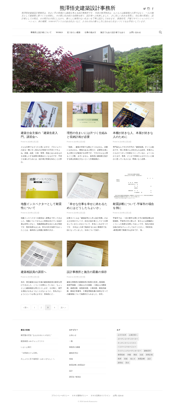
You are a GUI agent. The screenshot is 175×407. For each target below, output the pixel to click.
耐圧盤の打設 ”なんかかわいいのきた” (36, 335)
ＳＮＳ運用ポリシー (80, 395)
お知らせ (72, 335)
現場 (71, 359)
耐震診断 (141, 359)
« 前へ (25, 307)
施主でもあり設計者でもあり (112, 32)
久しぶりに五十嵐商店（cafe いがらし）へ (38, 359)
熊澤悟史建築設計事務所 (87, 7)
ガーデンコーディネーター (128, 339)
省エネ (132, 359)
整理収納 (121, 354)
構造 (135, 354)
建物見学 (147, 351)
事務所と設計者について (41, 32)
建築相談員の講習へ (34, 272)
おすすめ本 (122, 335)
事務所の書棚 (74, 347)
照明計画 (149, 354)
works (59, 32)
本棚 (129, 354)
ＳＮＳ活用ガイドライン (100, 395)
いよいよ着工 (26, 347)
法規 (141, 354)
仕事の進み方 (90, 32)
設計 (71, 371)
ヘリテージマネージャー (127, 347)
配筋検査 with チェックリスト (33, 341)
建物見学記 (73, 353)
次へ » (63, 307)
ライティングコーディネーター (129, 351)
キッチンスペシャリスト (127, 343)
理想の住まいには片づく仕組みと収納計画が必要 (87, 135)
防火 (127, 362)
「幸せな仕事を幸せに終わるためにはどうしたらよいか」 (87, 206)
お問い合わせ (135, 32)
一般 (71, 341)
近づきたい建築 (73, 32)
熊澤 (119, 359)
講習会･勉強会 (75, 377)
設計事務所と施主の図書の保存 (87, 272)
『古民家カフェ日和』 (30, 353)
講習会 (120, 362)
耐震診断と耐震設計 (77, 365)
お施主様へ (133, 335)
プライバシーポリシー (60, 395)
